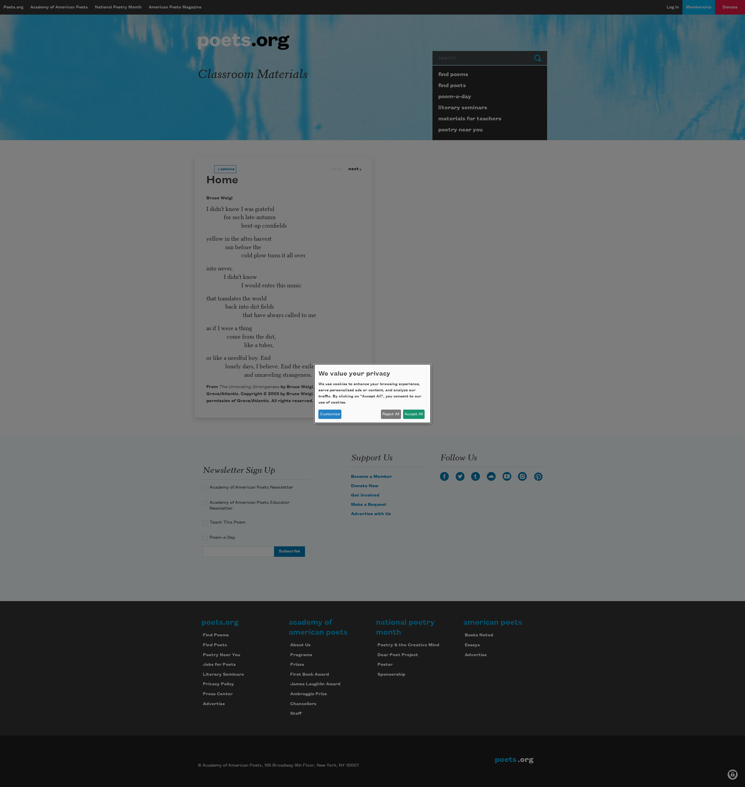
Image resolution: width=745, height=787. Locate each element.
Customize (330, 414)
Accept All (414, 414)
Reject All (390, 414)
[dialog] (372, 393)
